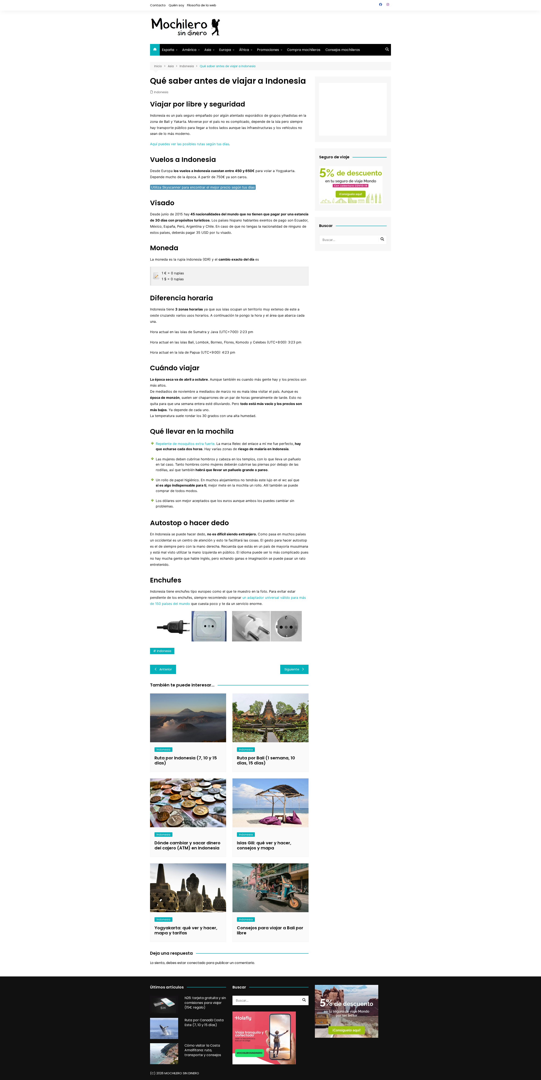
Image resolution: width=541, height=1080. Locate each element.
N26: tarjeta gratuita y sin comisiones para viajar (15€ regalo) (205, 1002)
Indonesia (161, 92)
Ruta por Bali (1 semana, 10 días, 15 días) (266, 760)
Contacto (158, 5)
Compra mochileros (303, 49)
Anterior (165, 669)
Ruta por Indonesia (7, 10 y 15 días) (185, 760)
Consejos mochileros (342, 49)
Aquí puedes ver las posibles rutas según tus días (189, 144)
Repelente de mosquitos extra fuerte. (185, 444)
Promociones (268, 49)
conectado (196, 962)
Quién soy (176, 5)
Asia (207, 49)
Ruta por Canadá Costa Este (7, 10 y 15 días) (204, 1022)
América (189, 49)
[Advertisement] (314, 26)
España (168, 49)
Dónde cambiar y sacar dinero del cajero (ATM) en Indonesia (187, 845)
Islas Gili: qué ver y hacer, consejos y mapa (264, 845)
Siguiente (291, 669)
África (244, 49)
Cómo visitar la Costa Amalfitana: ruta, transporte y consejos (202, 1050)
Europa (225, 49)
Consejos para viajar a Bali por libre (270, 930)
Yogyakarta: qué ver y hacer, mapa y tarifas (185, 930)
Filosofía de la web (201, 5)
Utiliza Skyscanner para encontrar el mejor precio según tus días (203, 187)
